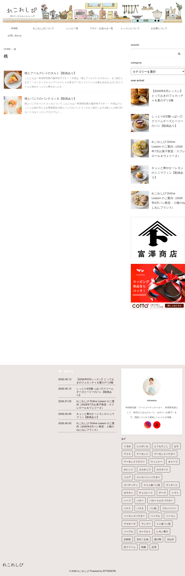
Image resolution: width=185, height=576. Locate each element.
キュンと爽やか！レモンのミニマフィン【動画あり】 (167, 172)
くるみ (127, 446)
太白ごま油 (142, 539)
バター (140, 500)
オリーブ (173, 461)
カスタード (162, 469)
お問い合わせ (15, 35)
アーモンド (142, 454)
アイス (127, 454)
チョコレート (146, 492)
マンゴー (146, 523)
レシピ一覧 (72, 28)
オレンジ (128, 469)
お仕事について (159, 28)
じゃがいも (142, 446)
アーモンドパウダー (164, 454)
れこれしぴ (13, 564)
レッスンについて (130, 28)
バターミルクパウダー (161, 500)
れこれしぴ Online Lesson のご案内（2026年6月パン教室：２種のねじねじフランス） (95, 426)
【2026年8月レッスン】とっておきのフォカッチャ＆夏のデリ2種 (167, 95)
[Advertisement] (158, 333)
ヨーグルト (145, 531)
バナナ (127, 508)
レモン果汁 (162, 531)
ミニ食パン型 (163, 523)
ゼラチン (128, 492)
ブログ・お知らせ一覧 (101, 28)
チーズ (162, 492)
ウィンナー (156, 461)
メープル (128, 531)
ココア (127, 477)
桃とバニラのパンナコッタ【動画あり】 (51, 98)
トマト (175, 492)
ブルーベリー (169, 508)
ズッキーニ (172, 485)
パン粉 (152, 508)
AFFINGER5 (109, 571)
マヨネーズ (129, 523)
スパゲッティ (131, 485)
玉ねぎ (170, 539)
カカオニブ (145, 469)
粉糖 (143, 547)
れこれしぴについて (43, 28)
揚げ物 (157, 539)
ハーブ (127, 500)
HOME (14, 28)
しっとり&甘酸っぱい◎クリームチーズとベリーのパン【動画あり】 (167, 121)
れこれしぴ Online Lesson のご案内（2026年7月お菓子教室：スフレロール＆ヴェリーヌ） (95, 404)
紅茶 (154, 547)
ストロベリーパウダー (148, 477)
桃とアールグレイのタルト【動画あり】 (51, 73)
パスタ (140, 508)
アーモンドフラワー (134, 461)
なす (176, 446)
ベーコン (170, 516)
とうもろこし (161, 446)
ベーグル (155, 516)
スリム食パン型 (152, 485)
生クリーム (129, 547)
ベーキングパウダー (134, 516)
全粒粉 (127, 539)
